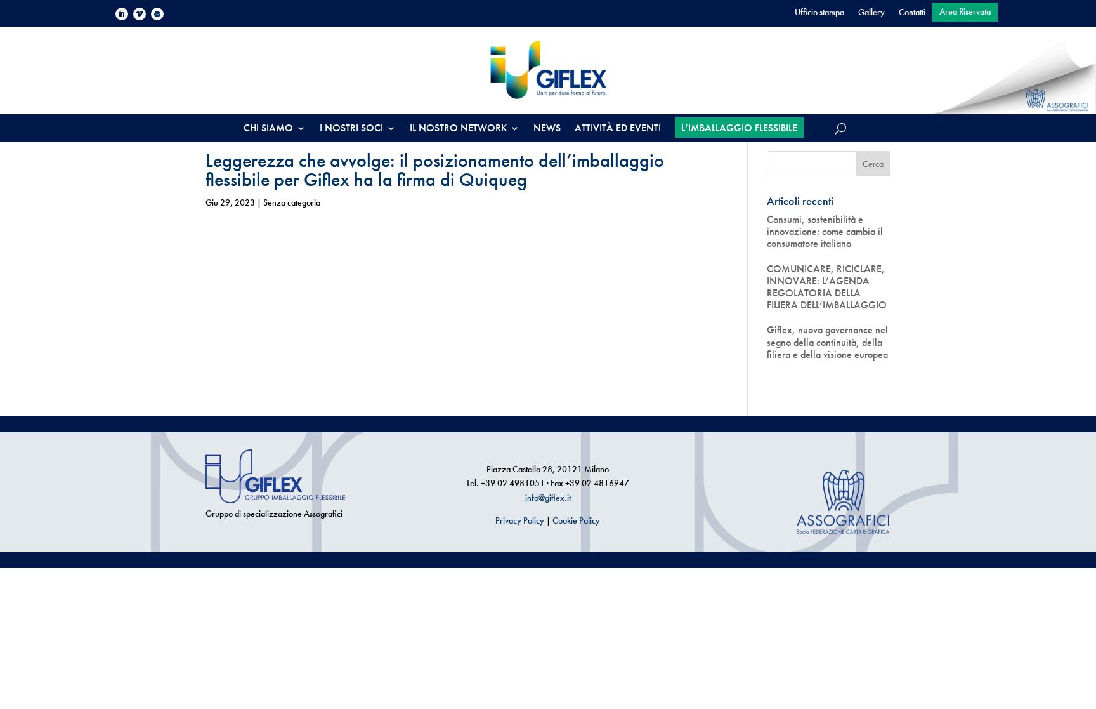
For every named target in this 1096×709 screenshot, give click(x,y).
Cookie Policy (576, 520)
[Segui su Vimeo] (139, 14)
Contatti (912, 13)
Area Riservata (965, 12)
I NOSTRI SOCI (351, 129)
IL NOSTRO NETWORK (458, 129)
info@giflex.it (548, 497)
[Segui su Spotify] (157, 14)
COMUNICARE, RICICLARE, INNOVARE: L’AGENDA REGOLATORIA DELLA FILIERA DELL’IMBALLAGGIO (827, 287)
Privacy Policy (519, 520)
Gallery (871, 13)
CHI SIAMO (268, 129)
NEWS (547, 129)
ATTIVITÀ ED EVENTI (618, 129)
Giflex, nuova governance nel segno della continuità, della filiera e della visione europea (827, 342)
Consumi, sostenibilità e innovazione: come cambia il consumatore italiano (825, 231)
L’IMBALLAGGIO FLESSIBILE (739, 128)
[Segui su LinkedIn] (121, 14)
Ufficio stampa (819, 13)
